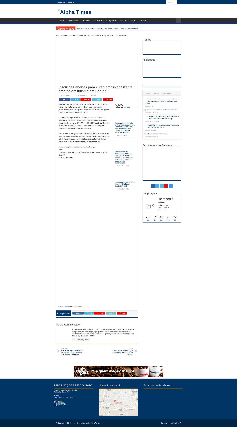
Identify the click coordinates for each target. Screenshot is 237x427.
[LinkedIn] (159, 2)
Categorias (110, 20)
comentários (166, 94)
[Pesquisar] (179, 2)
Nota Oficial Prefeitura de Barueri (155, 134)
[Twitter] (157, 2)
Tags (175, 94)
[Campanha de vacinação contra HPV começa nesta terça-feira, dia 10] (145, 125)
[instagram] (164, 2)
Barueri (86, 20)
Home (61, 20)
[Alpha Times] (74, 12)
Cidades (97, 20)
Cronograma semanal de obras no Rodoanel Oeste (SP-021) (125, 184)
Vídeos (134, 20)
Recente (147, 94)
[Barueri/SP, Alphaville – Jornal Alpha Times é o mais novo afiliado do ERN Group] (145, 116)
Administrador (65, 95)
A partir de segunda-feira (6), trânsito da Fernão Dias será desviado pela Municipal (72, 351)
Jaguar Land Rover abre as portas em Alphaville (160, 110)
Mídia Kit (123, 20)
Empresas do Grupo (64, 2)
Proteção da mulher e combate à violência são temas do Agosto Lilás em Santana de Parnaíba (107, 28)
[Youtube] (162, 2)
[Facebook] (155, 2)
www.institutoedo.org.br (87, 147)
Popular (156, 94)
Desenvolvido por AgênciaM (171, 423)
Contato (144, 20)
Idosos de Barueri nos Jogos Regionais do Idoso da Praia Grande (122, 351)
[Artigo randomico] (178, 20)
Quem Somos (74, 20)
